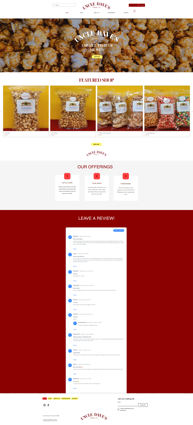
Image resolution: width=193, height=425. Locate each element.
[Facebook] (48, 405)
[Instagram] (44, 405)
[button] (134, 11)
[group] (96, 111)
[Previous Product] (1, 111)
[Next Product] (192, 111)
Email (119, 402)
